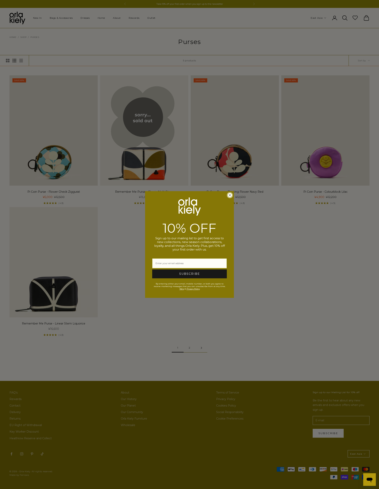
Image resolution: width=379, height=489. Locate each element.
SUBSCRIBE (189, 274)
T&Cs (181, 289)
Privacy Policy (193, 289)
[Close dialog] (229, 195)
